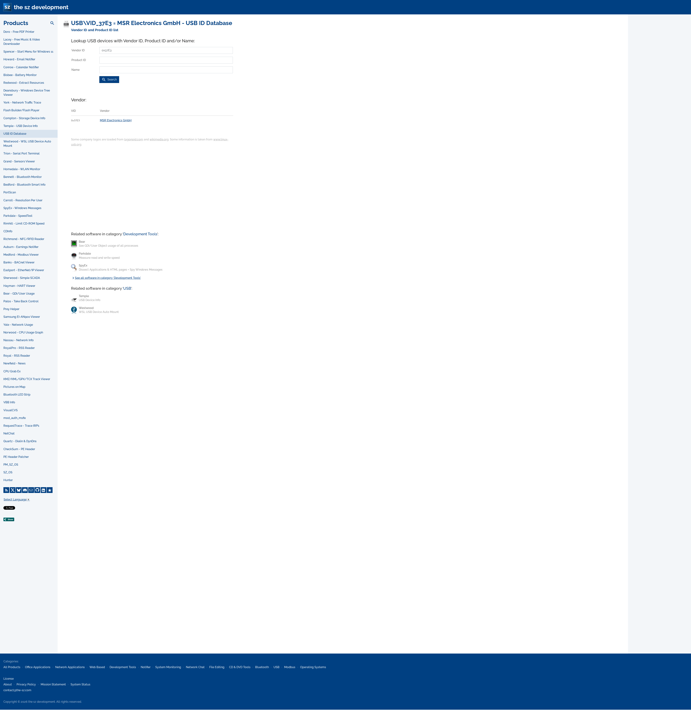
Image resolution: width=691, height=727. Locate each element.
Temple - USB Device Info (20, 126)
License (8, 678)
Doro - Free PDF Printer (18, 31)
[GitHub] (37, 490)
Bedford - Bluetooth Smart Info (24, 184)
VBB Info (9, 402)
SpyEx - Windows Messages (22, 208)
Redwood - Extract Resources (23, 82)
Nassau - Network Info (18, 340)
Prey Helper (11, 309)
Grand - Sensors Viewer (19, 161)
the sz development (41, 7)
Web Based (97, 667)
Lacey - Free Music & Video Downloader (21, 42)
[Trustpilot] (50, 490)
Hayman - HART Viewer (19, 286)
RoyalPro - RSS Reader (19, 348)
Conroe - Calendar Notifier (21, 67)
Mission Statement (53, 684)
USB (127, 288)
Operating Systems (313, 667)
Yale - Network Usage (18, 324)
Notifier (146, 667)
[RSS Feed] (6, 490)
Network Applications (70, 667)
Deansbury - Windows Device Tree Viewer (26, 93)
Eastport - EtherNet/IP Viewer (23, 270)
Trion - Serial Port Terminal (21, 153)
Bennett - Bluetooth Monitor (22, 177)
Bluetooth (262, 667)
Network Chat (195, 667)
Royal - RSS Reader (16, 355)
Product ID (78, 60)
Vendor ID (78, 50)
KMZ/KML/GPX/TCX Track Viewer (26, 379)
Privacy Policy (26, 684)
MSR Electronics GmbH (116, 120)
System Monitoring (168, 667)
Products (15, 23)
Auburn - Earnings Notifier (21, 247)
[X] (12, 490)
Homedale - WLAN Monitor (21, 169)
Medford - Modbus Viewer (21, 254)
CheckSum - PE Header (19, 449)
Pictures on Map (14, 387)
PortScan (9, 192)
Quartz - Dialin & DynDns (20, 441)
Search (109, 79)
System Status (80, 684)
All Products (11, 667)
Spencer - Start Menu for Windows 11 (28, 51)
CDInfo (7, 231)
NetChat (9, 433)
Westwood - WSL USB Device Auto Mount (27, 143)
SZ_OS (7, 472)
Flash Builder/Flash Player (21, 110)
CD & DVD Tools (239, 667)
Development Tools (140, 234)
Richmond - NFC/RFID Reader (23, 239)
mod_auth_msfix (14, 418)
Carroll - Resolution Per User (22, 200)
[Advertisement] (28, 595)
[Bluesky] (19, 490)
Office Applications (37, 667)
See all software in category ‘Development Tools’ (106, 278)
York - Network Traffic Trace (22, 102)
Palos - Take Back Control (21, 301)
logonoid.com (133, 139)
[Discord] (25, 490)
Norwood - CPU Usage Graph (23, 332)
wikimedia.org (159, 139)
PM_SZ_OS (10, 464)
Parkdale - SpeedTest (17, 215)
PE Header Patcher (16, 457)
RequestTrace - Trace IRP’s (21, 425)
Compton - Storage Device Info (24, 118)
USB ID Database (14, 133)
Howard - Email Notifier (19, 59)
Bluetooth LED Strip (16, 394)
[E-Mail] (31, 490)
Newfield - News (14, 363)
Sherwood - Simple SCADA (21, 278)
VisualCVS (10, 410)
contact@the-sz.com (17, 690)
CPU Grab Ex (12, 371)
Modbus (289, 667)
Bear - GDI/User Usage (19, 293)
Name (75, 69)
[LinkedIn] (43, 490)
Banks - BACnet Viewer (19, 262)
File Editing (216, 667)
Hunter (8, 480)
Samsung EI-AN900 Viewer (21, 316)
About (7, 684)
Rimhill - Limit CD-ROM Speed (23, 223)
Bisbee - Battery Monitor (20, 75)
